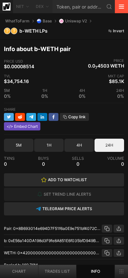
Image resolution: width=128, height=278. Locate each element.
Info (95, 271)
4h (79, 145)
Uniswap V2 (76, 20)
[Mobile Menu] (121, 6)
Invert (118, 30)
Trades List (57, 271)
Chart (19, 271)
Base (47, 20)
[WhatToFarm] (6, 6)
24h (109, 145)
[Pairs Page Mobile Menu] (121, 271)
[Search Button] (109, 6)
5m (19, 145)
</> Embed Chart (22, 126)
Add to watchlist (67, 179)
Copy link (77, 116)
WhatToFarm (17, 20)
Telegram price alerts (67, 208)
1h (49, 145)
